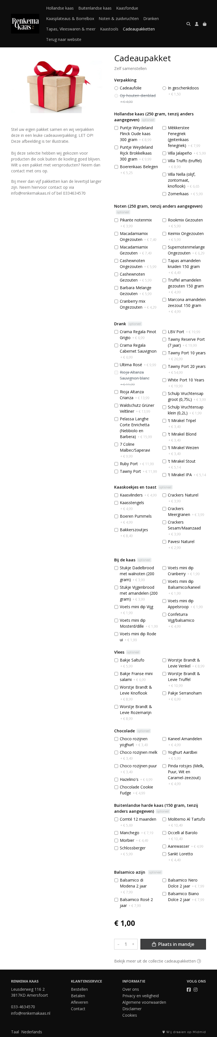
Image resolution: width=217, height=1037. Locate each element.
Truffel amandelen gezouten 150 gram (186, 286)
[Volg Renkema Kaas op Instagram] (196, 990)
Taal (15, 1031)
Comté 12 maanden (138, 822)
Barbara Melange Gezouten (136, 290)
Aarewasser (185, 846)
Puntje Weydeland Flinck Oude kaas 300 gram (136, 133)
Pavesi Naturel (181, 544)
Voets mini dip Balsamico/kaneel (184, 587)
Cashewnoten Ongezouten (138, 263)
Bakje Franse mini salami (136, 676)
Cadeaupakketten (139, 29)
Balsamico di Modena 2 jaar (133, 886)
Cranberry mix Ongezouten (138, 304)
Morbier (134, 840)
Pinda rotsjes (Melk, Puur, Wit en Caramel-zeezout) (186, 774)
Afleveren (79, 1002)
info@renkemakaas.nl (30, 1013)
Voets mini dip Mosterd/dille (139, 623)
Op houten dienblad (138, 98)
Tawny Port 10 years (187, 355)
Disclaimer (132, 1008)
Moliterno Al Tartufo (186, 822)
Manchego (136, 832)
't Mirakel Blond (182, 437)
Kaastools (109, 29)
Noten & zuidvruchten (119, 18)
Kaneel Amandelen (185, 741)
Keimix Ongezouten (186, 236)
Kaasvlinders (138, 495)
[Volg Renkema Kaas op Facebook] (189, 990)
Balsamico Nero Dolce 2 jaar (186, 883)
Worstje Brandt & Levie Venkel (186, 663)
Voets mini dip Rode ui (138, 636)
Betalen (78, 995)
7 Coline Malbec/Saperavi (135, 450)
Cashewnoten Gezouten (136, 277)
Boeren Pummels (136, 519)
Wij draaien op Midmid (185, 1032)
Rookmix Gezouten (185, 223)
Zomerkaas (185, 193)
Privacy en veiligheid (140, 995)
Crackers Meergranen (186, 511)
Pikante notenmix (136, 223)
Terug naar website (63, 39)
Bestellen (79, 989)
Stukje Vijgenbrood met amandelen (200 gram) (139, 593)
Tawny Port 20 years (187, 369)
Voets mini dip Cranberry (184, 570)
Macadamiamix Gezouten (136, 250)
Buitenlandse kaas (95, 8)
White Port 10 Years (186, 382)
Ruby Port (137, 463)
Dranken (151, 18)
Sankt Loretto (180, 856)
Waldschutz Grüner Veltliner (137, 408)
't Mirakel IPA (187, 474)
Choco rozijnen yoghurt (134, 741)
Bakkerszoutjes (134, 532)
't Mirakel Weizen (183, 450)
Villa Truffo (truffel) (185, 163)
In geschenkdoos (183, 90)
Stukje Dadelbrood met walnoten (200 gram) (137, 573)
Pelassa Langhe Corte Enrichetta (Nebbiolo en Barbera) (136, 427)
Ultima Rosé (138, 364)
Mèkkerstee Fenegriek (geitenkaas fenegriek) (184, 136)
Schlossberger (133, 850)
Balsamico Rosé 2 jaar (136, 902)
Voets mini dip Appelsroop (185, 603)
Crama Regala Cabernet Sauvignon (138, 351)
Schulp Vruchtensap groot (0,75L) (187, 396)
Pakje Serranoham (185, 696)
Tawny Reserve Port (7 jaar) (186, 342)
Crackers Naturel (183, 498)
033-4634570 (23, 1006)
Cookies (129, 1015)
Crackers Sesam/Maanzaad (184, 528)
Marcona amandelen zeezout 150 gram (187, 305)
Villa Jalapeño (187, 153)
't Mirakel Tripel (182, 423)
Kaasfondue (127, 8)
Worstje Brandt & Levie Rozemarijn (136, 712)
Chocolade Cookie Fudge (136, 790)
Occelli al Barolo (183, 835)
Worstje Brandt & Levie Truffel (184, 679)
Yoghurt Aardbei (182, 755)
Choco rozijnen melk (138, 755)
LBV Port (184, 331)
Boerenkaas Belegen (139, 169)
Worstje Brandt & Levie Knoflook (136, 693)
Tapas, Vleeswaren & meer (71, 29)
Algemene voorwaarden (144, 1002)
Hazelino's (136, 779)
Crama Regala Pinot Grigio (138, 334)
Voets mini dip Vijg (136, 609)
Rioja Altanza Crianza (134, 394)
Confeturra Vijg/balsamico (181, 620)
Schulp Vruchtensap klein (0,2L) (185, 410)
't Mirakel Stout (182, 464)
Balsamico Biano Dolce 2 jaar (186, 896)
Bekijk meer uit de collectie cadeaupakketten (155, 961)
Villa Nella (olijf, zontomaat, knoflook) (183, 180)
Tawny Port (138, 471)
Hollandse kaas (60, 8)
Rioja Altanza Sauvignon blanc (134, 378)
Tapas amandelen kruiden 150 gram (184, 266)
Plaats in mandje (175, 944)
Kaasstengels (132, 505)
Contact (78, 1008)
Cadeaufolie (131, 88)
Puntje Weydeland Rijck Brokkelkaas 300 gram (136, 153)
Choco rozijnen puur (138, 768)
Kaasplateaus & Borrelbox (70, 18)
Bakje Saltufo (132, 663)
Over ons (130, 989)
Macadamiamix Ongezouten (138, 236)
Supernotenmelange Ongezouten (186, 250)
